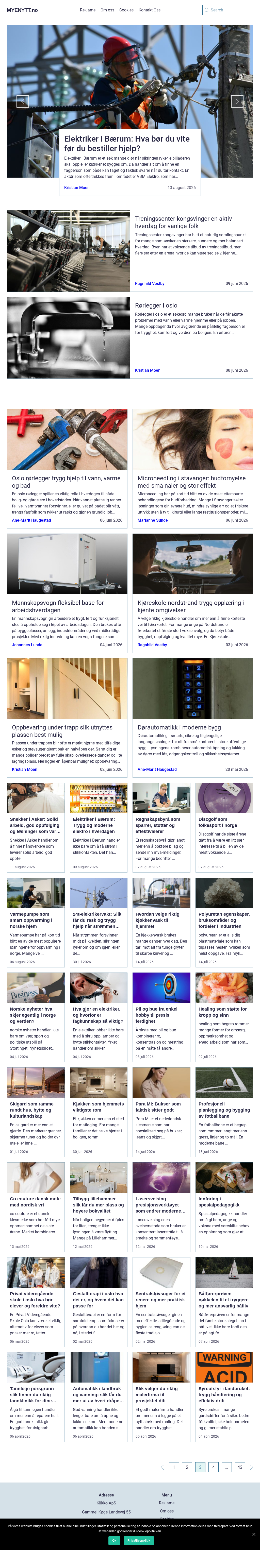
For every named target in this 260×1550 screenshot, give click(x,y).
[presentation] (18, 101)
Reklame (87, 10)
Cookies (126, 10)
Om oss (107, 10)
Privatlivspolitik (138, 1540)
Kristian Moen (77, 187)
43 (239, 1467)
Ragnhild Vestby (150, 283)
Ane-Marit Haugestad (31, 520)
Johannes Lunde (27, 644)
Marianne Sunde (153, 520)
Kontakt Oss (149, 10)
